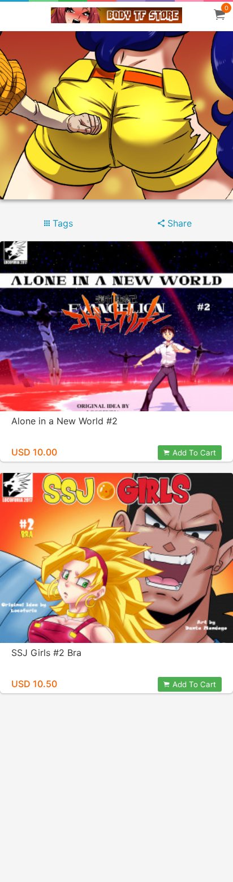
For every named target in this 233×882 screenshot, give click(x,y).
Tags (61, 223)
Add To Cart (194, 452)
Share (178, 223)
